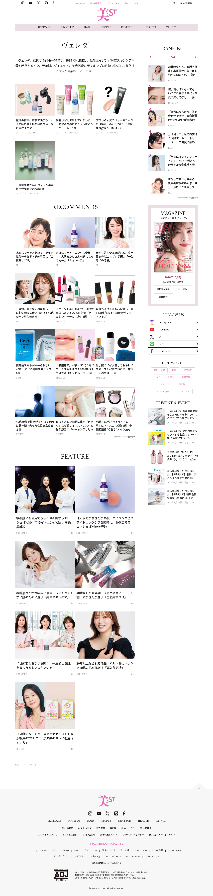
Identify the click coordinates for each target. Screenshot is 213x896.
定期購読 (163, 297)
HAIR (87, 27)
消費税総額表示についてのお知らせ (106, 863)
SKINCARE (44, 27)
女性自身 (125, 850)
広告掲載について (109, 834)
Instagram (165, 322)
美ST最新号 (96, 3)
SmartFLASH (141, 850)
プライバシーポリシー (133, 834)
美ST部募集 (186, 3)
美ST (86, 850)
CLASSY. (43, 850)
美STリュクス (131, 3)
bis (95, 850)
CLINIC (171, 27)
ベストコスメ (113, 3)
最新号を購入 (163, 289)
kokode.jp (96, 856)
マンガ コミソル (61, 856)
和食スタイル (108, 850)
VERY (55, 850)
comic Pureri (174, 850)
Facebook (164, 350)
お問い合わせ (88, 834)
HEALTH (150, 27)
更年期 (113, 828)
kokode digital (152, 856)
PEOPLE (106, 27)
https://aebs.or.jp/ (139, 878)
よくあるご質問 (69, 834)
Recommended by (120, 436)
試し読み (182, 289)
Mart (76, 850)
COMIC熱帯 (157, 850)
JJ (33, 850)
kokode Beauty (113, 856)
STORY (66, 850)
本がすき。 (80, 856)
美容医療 (100, 828)
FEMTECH (128, 27)
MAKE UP (67, 27)
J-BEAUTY (80, 3)
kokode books (133, 856)
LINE (162, 343)
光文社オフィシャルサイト (162, 834)
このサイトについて (47, 834)
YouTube (164, 329)
